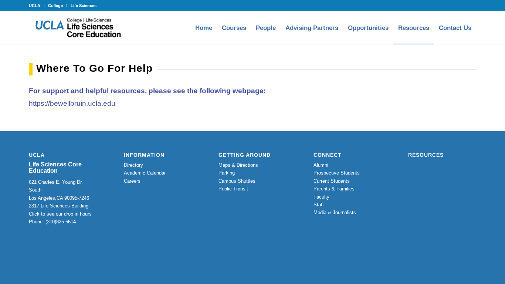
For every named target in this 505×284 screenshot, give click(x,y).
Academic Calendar (145, 173)
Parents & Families (334, 189)
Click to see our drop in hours (60, 214)
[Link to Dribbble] (470, 261)
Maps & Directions (238, 165)
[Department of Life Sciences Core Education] (78, 27)
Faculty (321, 197)
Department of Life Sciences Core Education (93, 261)
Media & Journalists (334, 212)
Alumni (320, 165)
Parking (226, 173)
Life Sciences (83, 5)
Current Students (331, 181)
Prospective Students (336, 173)
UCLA (34, 5)
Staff (318, 204)
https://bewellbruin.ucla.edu (73, 103)
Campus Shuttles (236, 181)
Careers (132, 181)
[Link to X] (459, 261)
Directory (133, 165)
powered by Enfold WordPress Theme (171, 261)
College (55, 5)
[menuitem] (36, 5)
